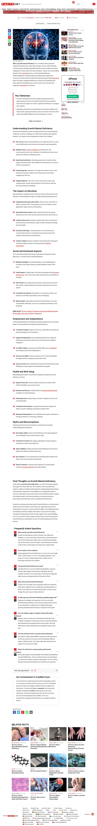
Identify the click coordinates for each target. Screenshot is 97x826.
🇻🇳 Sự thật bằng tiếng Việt (59, 822)
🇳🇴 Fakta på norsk (27, 816)
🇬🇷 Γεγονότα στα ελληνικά (71, 816)
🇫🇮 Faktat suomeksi (41, 816)
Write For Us (26, 810)
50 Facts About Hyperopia (76, 63)
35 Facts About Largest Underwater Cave (76, 772)
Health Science (40, 23)
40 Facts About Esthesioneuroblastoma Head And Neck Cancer (20, 797)
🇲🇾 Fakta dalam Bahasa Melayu (31, 820)
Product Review (58, 808)
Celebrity (9, 9)
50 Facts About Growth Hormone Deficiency (75, 52)
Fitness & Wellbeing (51, 9)
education (56, 78)
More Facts (26, 812)
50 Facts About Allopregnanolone (18, 772)
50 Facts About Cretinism (54, 745)
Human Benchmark (66, 117)
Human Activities (71, 9)
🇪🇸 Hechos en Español (68, 812)
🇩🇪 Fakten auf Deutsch (38, 812)
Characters (15, 9)
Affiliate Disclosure (38, 810)
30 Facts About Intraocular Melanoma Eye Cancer (76, 46)
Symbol (63, 105)
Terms (54, 810)
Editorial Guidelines (73, 17)
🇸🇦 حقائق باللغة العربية (55, 816)
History (64, 9)
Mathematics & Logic (87, 9)
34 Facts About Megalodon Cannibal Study (56, 773)
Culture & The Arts (24, 9)
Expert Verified (60, 17)
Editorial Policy (35, 808)
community (23, 85)
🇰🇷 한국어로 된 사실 (71, 818)
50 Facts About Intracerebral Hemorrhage (54, 797)
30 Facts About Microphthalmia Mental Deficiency (20, 746)
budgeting (53, 348)
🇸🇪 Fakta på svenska (72, 814)
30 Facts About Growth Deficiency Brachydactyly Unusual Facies (76, 747)
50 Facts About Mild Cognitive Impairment (75, 69)
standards (41, 688)
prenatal (25, 73)
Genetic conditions (32, 150)
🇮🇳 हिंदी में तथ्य (26, 818)
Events (43, 9)
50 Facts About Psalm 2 (39, 771)
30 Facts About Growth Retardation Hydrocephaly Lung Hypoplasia (76, 40)
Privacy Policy (63, 810)
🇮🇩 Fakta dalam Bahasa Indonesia (41, 818)
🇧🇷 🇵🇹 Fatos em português (43, 814)
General (59, 9)
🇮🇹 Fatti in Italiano (27, 814)
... (94, 9)
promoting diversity (28, 467)
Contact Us (69, 808)
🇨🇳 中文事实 (40, 824)
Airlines (4, 9)
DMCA (47, 810)
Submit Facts (73, 810)
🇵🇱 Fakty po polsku (66, 820)
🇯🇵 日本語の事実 (58, 818)
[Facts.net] (11, 4)
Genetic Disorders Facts (53, 23)
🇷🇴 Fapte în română (28, 822)
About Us (25, 808)
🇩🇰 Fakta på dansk (58, 814)
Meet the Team (46, 808)
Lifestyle (79, 9)
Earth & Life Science (35, 9)
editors (33, 691)
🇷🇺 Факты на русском (42, 822)
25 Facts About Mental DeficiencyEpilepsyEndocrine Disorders (40, 746)
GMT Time (64, 109)
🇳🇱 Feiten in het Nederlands (50, 820)
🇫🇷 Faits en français (53, 812)
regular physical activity (50, 390)
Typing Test (64, 113)
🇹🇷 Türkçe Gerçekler (28, 824)
